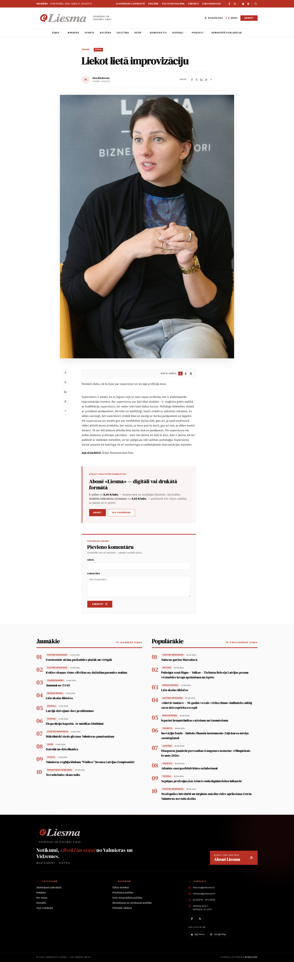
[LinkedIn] (201, 79)
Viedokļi (178, 33)
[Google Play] (249, 4)
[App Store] (243, 4)
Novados (73, 33)
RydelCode (251, 957)
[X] (235, 4)
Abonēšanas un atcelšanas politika (132, 902)
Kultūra (105, 33)
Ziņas (56, 33)
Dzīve (138, 33)
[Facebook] (229, 4)
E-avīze (233, 18)
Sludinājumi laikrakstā (130, 3)
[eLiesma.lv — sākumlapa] (63, 18)
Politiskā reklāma (173, 3)
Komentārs (93, 573)
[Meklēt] (255, 4)
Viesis (98, 49)
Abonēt (249, 18)
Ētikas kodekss (120, 887)
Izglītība (123, 33)
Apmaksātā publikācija (226, 33)
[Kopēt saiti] (211, 79)
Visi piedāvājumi (121, 512)
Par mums (41, 897)
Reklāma (153, 3)
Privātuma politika (122, 892)
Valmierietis (158, 33)
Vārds (90, 560)
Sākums (86, 49)
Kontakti (193, 3)
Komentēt (97, 604)
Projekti (197, 33)
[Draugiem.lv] (206, 79)
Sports (89, 33)
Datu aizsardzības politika (127, 897)
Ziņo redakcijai (211, 3)
